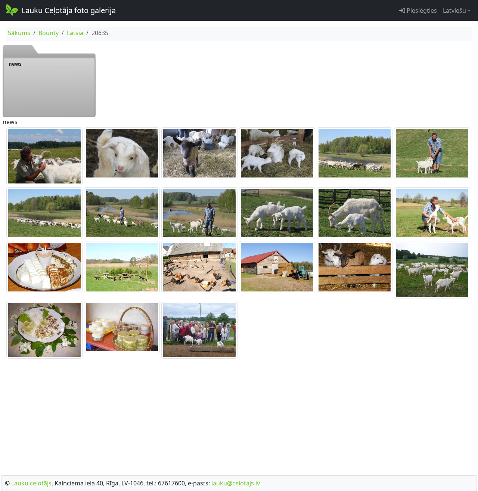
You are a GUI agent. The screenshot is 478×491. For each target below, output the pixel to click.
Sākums (19, 33)
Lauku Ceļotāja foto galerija (69, 10)
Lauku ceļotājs (31, 483)
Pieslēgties (421, 10)
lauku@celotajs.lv (235, 483)
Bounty (48, 33)
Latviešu (454, 10)
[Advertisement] (239, 417)
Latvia (75, 33)
